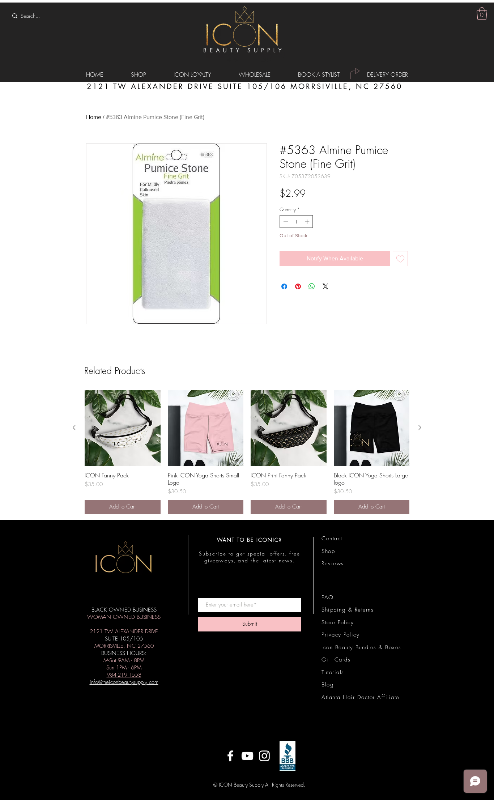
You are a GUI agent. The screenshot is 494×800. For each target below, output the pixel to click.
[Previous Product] (74, 427)
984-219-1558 (124, 674)
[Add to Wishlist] (400, 258)
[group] (247, 452)
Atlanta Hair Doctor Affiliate (360, 697)
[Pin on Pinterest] (298, 286)
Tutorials (332, 672)
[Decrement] (285, 222)
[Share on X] (325, 286)
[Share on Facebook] (284, 286)
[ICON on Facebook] (230, 756)
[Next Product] (420, 427)
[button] (482, 13)
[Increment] (307, 222)
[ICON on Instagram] (264, 756)
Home (93, 117)
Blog (327, 684)
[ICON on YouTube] (247, 756)
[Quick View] (123, 428)
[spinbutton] (296, 222)
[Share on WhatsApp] (311, 286)
